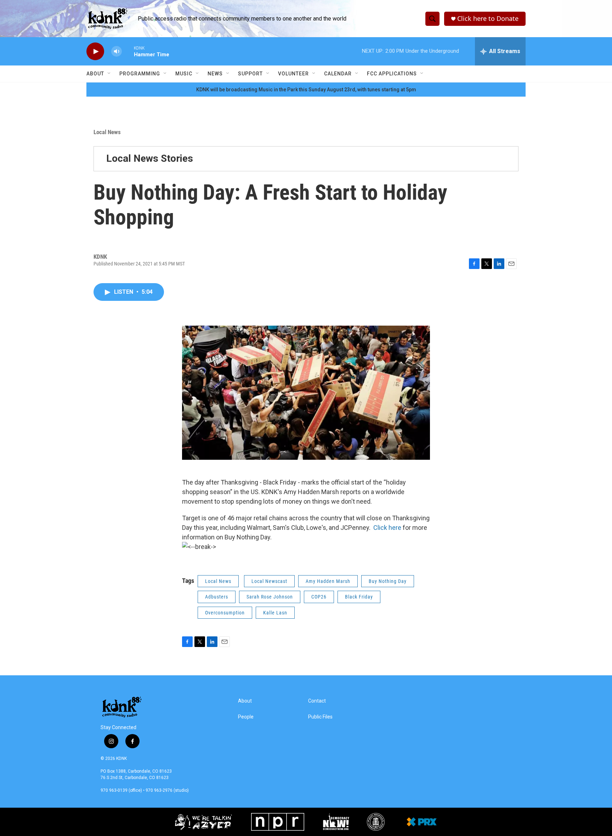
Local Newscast (269, 581)
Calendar (338, 73)
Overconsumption (225, 612)
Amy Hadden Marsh (328, 581)
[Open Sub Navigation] (109, 73)
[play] (95, 51)
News (215, 73)
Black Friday (359, 597)
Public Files (320, 717)
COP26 (319, 597)
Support (250, 73)
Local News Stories (149, 158)
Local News (107, 132)
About (95, 73)
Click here (388, 527)
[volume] (116, 51)
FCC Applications (392, 73)
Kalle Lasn (275, 612)
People (246, 717)
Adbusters (216, 597)
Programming (139, 73)
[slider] (128, 51)
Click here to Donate (487, 18)
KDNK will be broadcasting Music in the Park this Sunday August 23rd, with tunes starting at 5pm (306, 89)
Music (183, 73)
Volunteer (293, 73)
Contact (317, 701)
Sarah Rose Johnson (269, 597)
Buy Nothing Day (388, 581)
